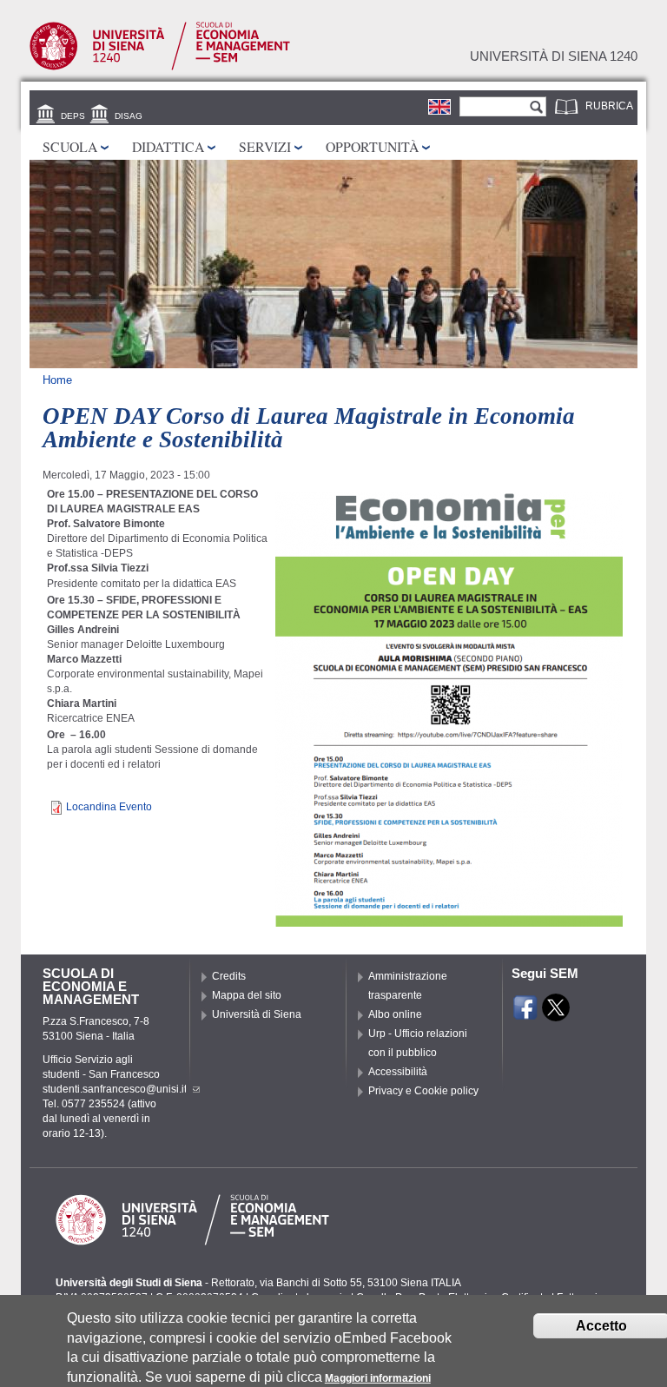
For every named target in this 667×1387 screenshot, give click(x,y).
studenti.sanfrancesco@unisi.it (115, 1089)
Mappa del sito (246, 995)
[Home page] (160, 67)
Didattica (168, 146)
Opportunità (372, 146)
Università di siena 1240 (553, 56)
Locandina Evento (109, 807)
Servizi (265, 146)
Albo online (395, 1014)
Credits (229, 976)
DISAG (128, 116)
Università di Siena (256, 1014)
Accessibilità (397, 1072)
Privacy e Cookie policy (423, 1091)
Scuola (70, 146)
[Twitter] (556, 1013)
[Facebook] (525, 1013)
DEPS (73, 116)
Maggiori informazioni (378, 1378)
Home (57, 379)
